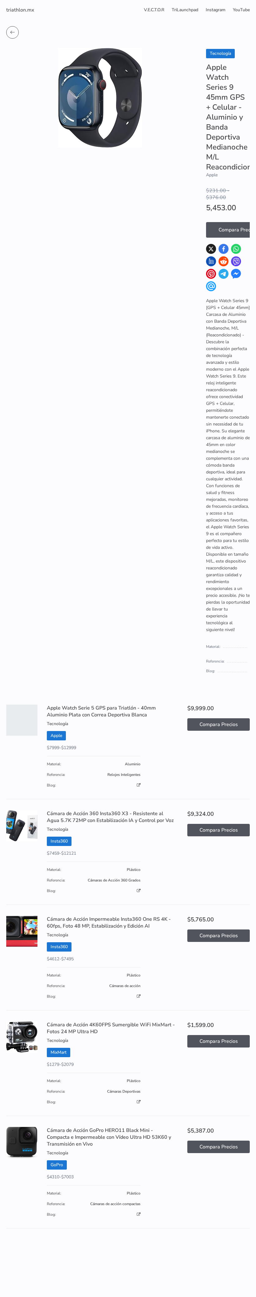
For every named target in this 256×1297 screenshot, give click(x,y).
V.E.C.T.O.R (154, 10)
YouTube (241, 10)
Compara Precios (218, 724)
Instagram (215, 10)
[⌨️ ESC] (12, 32)
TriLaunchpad (185, 10)
